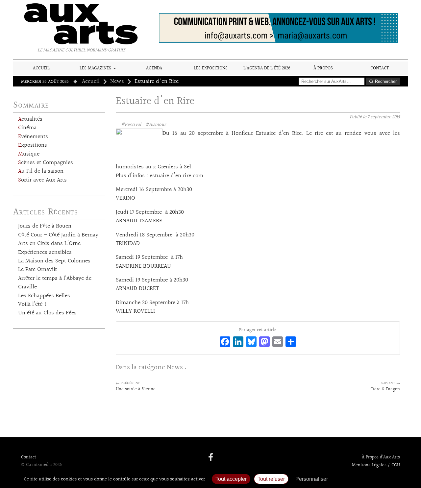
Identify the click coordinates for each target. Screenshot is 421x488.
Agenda (154, 68)
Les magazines (95, 68)
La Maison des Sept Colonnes (54, 261)
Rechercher (386, 81)
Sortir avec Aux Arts (42, 180)
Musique (28, 154)
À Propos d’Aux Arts (381, 457)
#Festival (131, 124)
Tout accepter (231, 479)
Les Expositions (211, 68)
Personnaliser (311, 479)
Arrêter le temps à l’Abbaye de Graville (54, 283)
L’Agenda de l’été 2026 (266, 68)
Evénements (33, 137)
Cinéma (27, 128)
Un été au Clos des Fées (47, 313)
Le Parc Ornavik (37, 269)
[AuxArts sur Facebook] (210, 457)
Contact (379, 68)
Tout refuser (271, 479)
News (117, 81)
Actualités (30, 119)
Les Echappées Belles (44, 296)
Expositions (32, 145)
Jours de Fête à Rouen (44, 226)
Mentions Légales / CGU (376, 465)
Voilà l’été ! (32, 304)
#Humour (155, 124)
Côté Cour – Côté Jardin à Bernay (58, 235)
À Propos (323, 68)
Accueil (41, 68)
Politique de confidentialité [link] (367, 479)
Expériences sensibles (45, 252)
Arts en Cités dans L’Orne (49, 243)
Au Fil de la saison (40, 171)
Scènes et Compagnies (45, 163)
